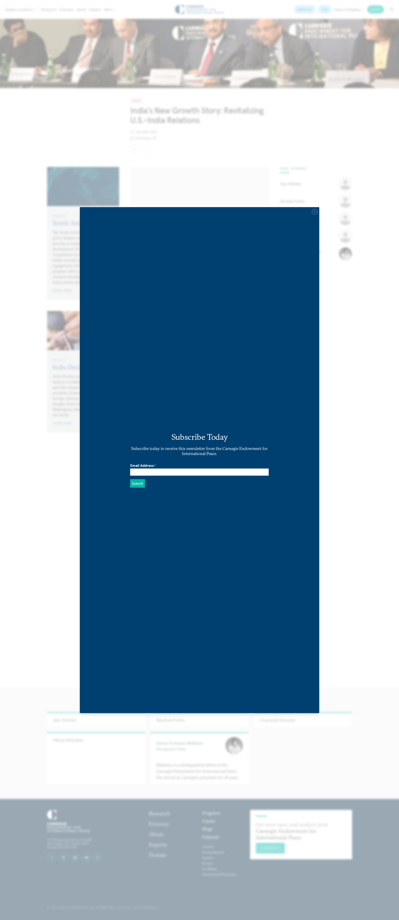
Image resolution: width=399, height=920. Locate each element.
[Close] (314, 211)
